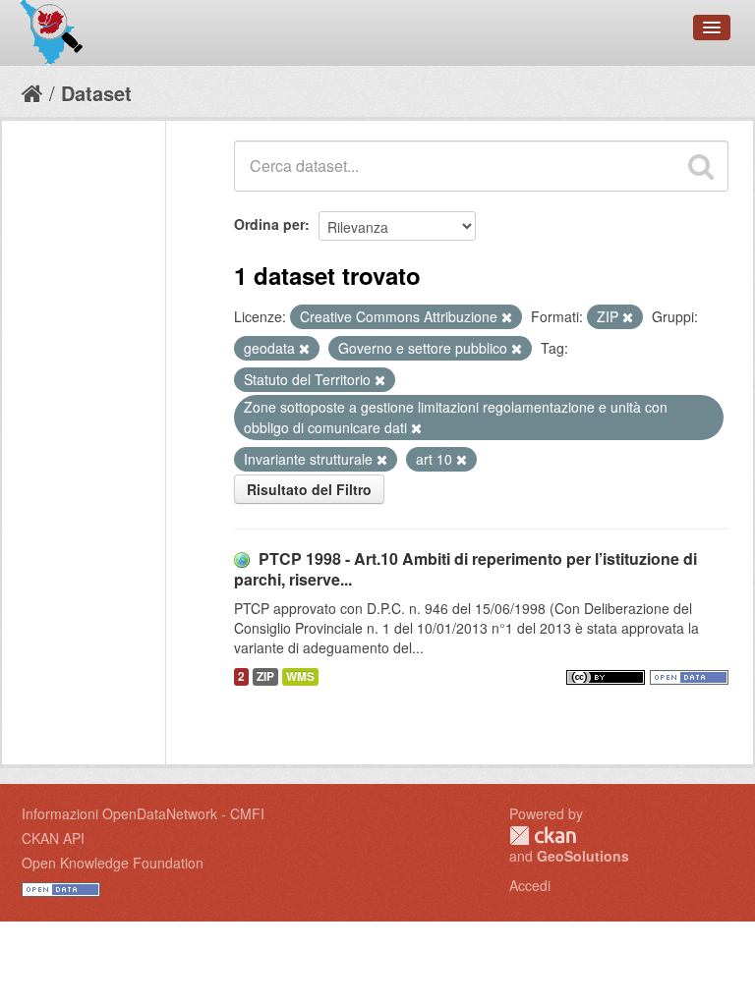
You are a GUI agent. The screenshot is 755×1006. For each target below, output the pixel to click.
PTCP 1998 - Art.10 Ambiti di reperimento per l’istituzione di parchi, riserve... (465, 568)
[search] (701, 166)
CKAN (542, 835)
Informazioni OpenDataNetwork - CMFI (143, 813)
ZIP (265, 676)
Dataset (96, 93)
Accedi (530, 885)
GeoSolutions (583, 856)
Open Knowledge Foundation (112, 862)
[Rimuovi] (506, 317)
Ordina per (269, 224)
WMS (300, 676)
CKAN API (53, 838)
